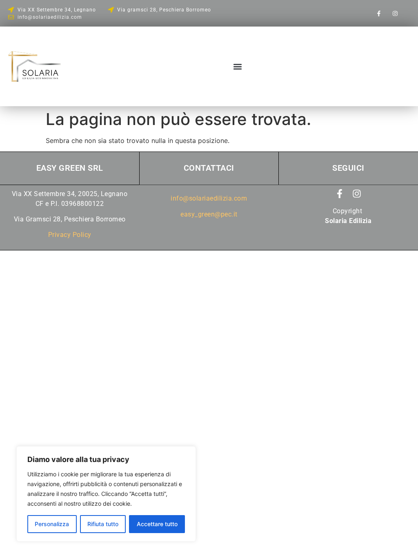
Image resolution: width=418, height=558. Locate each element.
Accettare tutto (157, 523)
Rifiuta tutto (102, 523)
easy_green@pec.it (209, 214)
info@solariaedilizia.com (209, 198)
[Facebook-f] (379, 13)
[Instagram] (395, 13)
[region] (106, 494)
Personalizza (52, 523)
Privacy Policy (69, 235)
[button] (237, 66)
